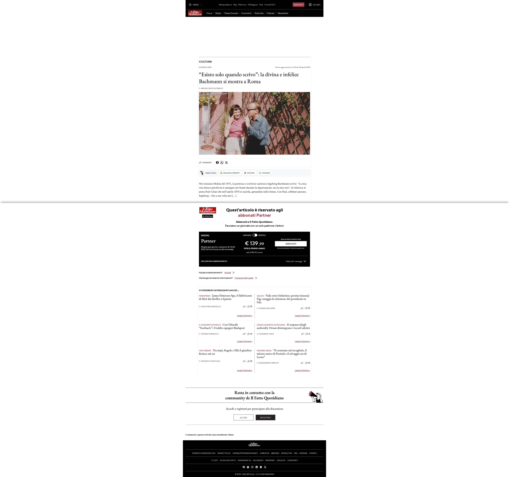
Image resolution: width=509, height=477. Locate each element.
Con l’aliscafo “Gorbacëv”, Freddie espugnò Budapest (222, 326)
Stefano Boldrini (266, 308)
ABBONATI (290, 243)
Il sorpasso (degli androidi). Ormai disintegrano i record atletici (283, 326)
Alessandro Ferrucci (268, 363)
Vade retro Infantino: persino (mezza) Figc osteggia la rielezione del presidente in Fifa (283, 299)
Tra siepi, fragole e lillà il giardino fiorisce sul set (225, 352)
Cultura (205, 61)
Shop (261, 4)
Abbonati (298, 4)
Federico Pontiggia (209, 361)
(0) (251, 306)
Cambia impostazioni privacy (245, 453)
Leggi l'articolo (244, 315)
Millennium (242, 4)
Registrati (265, 417)
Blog (235, 4)
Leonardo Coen (265, 334)
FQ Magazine (253, 4)
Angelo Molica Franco (211, 88)
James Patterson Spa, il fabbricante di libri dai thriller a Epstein (225, 297)
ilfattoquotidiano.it (225, 4)
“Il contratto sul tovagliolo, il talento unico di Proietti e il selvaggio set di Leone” (282, 353)
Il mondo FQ (269, 5)
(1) (309, 334)
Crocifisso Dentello (210, 307)
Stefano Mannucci (209, 334)
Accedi (243, 417)
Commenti (207, 163)
